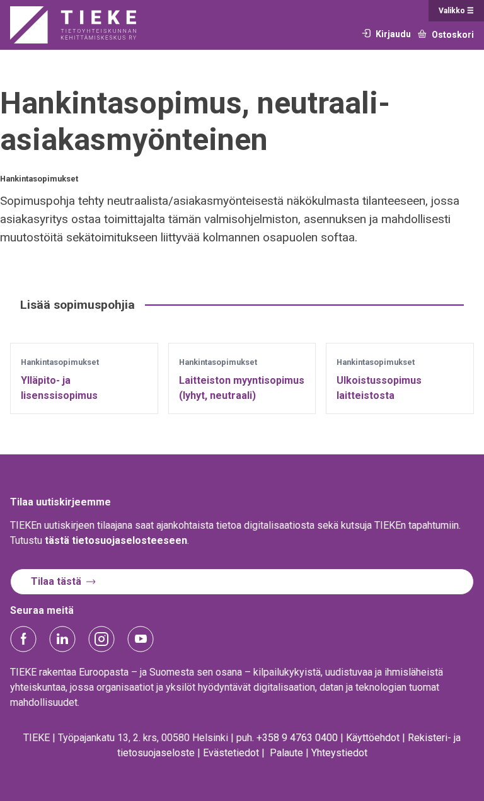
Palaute (286, 753)
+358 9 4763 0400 (297, 738)
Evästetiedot (231, 753)
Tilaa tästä (56, 581)
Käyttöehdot (373, 738)
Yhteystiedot (339, 753)
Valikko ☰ (456, 10)
